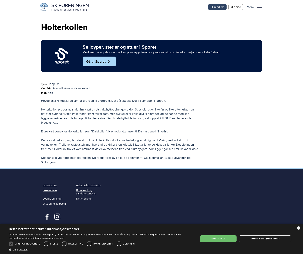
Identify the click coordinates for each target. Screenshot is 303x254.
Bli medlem (217, 7)
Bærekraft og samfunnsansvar (86, 191)
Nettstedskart (84, 198)
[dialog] (151, 239)
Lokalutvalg (50, 190)
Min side (236, 7)
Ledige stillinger (52, 198)
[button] (256, 7)
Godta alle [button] (218, 238)
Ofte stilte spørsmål (54, 204)
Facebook (46, 216)
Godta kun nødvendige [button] (265, 238)
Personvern (50, 185)
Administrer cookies (88, 185)
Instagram (57, 216)
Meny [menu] (259, 7)
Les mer (60, 237)
